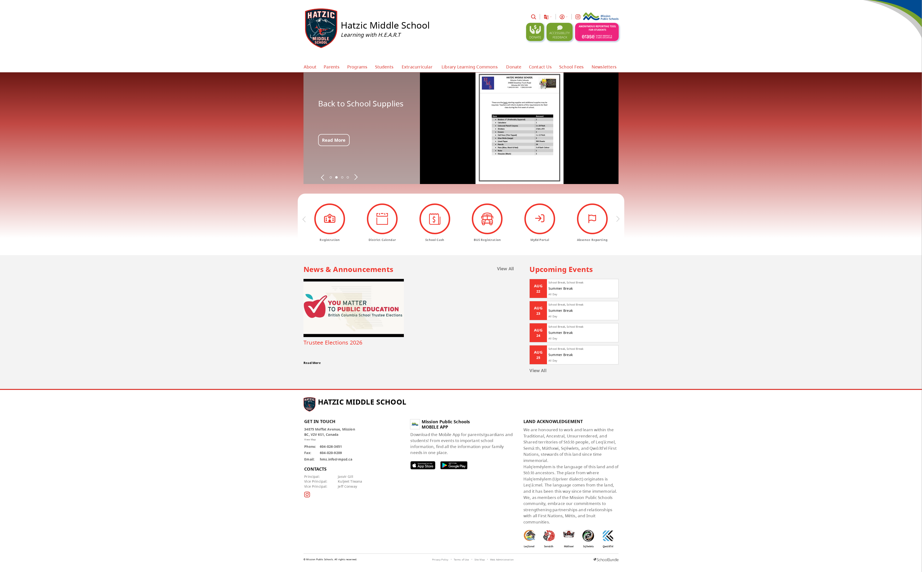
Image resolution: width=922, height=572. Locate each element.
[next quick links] (617, 219)
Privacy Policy (440, 559)
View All (505, 269)
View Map (310, 439)
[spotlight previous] (322, 177)
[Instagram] (578, 16)
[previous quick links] (304, 219)
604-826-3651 (331, 446)
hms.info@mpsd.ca (336, 459)
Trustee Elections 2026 (332, 342)
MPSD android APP (453, 465)
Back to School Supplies (361, 103)
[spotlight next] (355, 177)
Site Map (479, 559)
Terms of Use (461, 559)
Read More (334, 140)
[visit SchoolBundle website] (606, 560)
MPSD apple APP (422, 465)
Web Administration (502, 559)
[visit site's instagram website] (307, 495)
